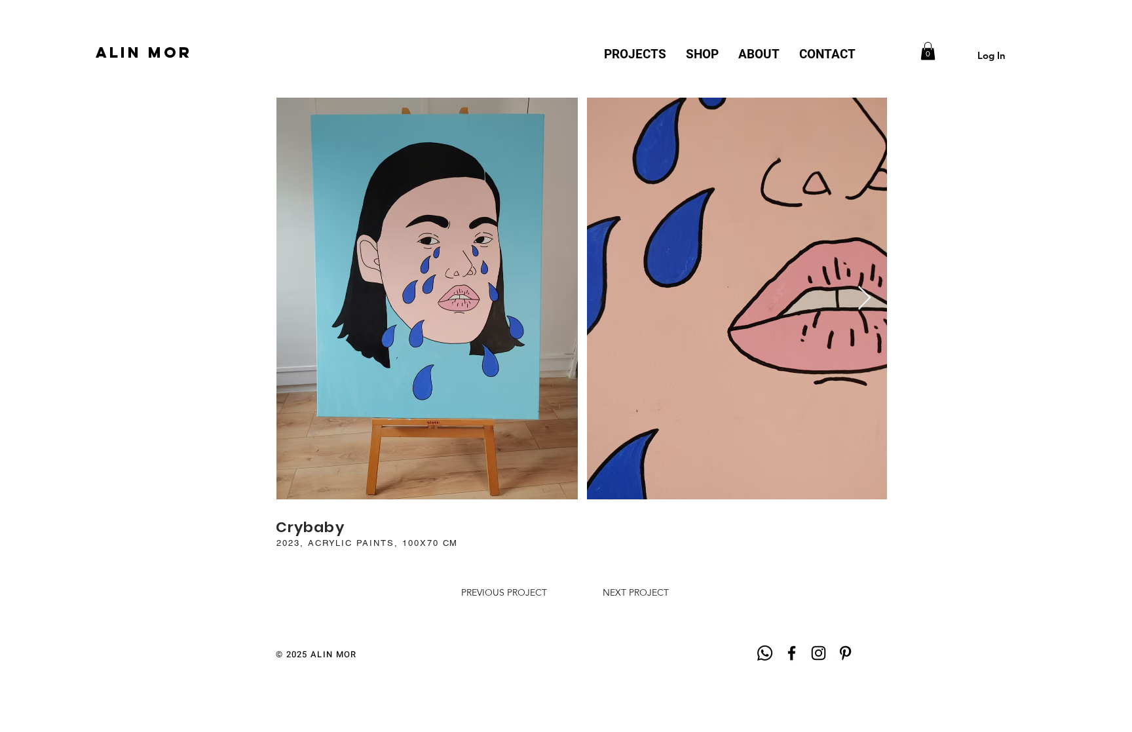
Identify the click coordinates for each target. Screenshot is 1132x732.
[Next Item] (864, 298)
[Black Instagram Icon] (818, 653)
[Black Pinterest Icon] (845, 653)
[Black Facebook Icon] (791, 653)
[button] (927, 51)
